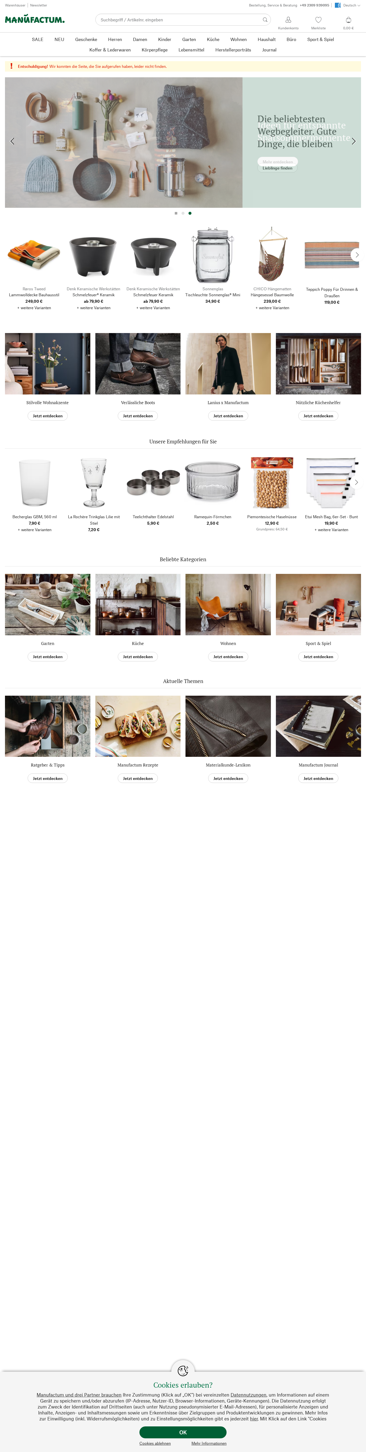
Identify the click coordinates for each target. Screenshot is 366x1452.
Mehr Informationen (209, 1443)
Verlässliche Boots (138, 402)
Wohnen (228, 643)
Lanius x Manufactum (228, 402)
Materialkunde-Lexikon (228, 765)
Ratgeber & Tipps (47, 765)
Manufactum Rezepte (138, 765)
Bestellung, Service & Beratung (289, 5)
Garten (47, 643)
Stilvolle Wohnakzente (47, 402)
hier (254, 1418)
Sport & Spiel (318, 643)
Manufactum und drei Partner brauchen (79, 1395)
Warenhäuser (15, 5)
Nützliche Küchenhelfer (318, 402)
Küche (138, 643)
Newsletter (38, 5)
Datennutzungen (248, 1395)
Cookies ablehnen (155, 1443)
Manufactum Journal (318, 765)
